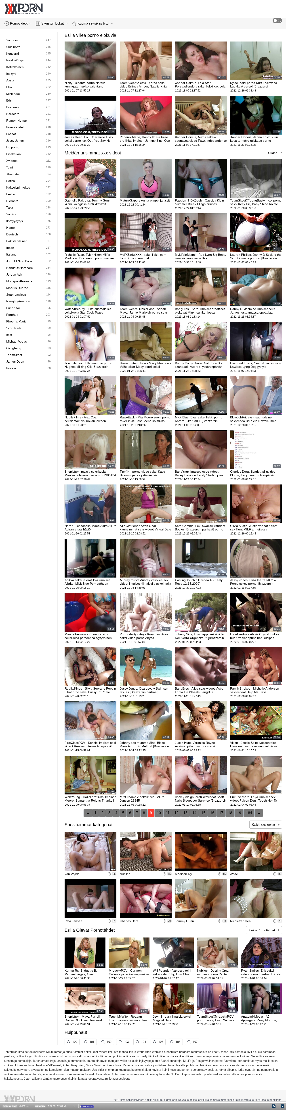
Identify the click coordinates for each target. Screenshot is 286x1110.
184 (249, 813)
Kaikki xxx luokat (264, 824)
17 (221, 813)
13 (185, 813)
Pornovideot (18, 23)
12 (177, 813)
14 (194, 813)
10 (159, 813)
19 (239, 813)
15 (203, 813)
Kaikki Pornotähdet (262, 930)
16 (212, 813)
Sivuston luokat (52, 23)
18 (230, 813)
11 (168, 813)
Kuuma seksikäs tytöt (93, 23)
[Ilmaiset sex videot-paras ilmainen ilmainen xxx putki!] (23, 9)
